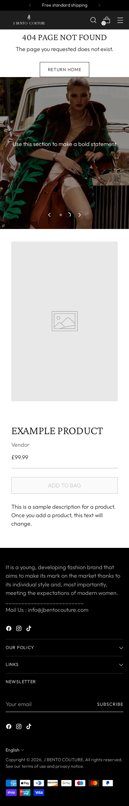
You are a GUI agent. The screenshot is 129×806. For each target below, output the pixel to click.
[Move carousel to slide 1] (60, 215)
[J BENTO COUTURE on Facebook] (9, 629)
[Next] (99, 5)
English (12, 750)
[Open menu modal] (120, 20)
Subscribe (110, 704)
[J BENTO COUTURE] (29, 20)
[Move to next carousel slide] (79, 215)
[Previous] (30, 5)
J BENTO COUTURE (63, 759)
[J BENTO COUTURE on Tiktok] (29, 629)
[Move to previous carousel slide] (50, 215)
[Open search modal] (93, 20)
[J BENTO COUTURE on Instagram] (19, 629)
